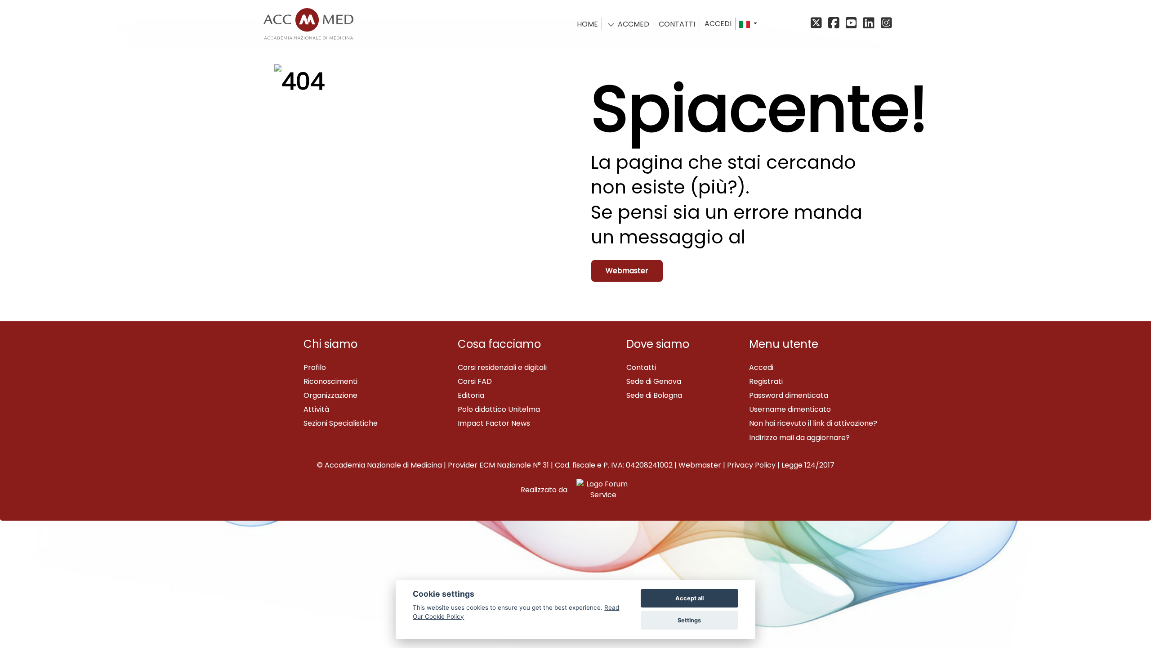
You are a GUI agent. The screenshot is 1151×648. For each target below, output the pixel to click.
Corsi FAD (475, 381)
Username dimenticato (790, 409)
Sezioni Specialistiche (340, 423)
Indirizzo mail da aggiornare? (799, 437)
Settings (689, 620)
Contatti (641, 367)
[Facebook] (835, 23)
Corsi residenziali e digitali (502, 367)
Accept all (689, 598)
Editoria (471, 395)
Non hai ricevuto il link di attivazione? (813, 423)
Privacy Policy (751, 465)
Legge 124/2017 (807, 465)
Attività (316, 409)
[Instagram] (885, 23)
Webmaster (627, 271)
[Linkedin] (870, 23)
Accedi (718, 23)
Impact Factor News (494, 423)
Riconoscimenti (330, 381)
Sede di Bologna (654, 395)
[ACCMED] (308, 22)
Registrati (766, 381)
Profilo (314, 367)
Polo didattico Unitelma (499, 409)
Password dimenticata (788, 395)
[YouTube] (852, 23)
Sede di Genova (653, 381)
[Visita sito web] (599, 490)
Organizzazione (330, 395)
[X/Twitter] (818, 23)
